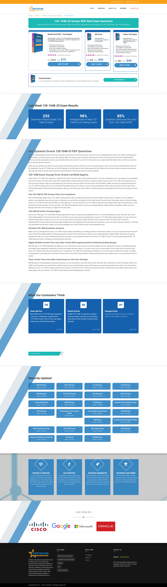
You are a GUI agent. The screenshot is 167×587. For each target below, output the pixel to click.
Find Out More (35, 353)
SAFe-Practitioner (63, 570)
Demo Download (119, 79)
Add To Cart (63, 64)
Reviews (123, 8)
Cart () (135, 8)
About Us (112, 8)
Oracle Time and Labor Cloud (52, 16)
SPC (59, 566)
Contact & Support (117, 1)
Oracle (37, 16)
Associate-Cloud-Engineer (65, 556)
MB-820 (60, 563)
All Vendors (89, 555)
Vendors (101, 8)
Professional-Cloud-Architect (66, 559)
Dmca (87, 560)
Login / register (131, 1)
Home (92, 8)
